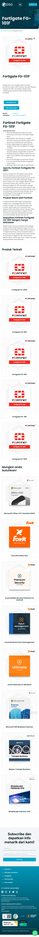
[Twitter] (13, 892)
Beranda (3, 31)
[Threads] (17, 892)
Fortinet (9, 31)
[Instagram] (6, 892)
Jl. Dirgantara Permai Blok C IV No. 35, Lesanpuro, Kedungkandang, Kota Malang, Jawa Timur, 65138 (15, 898)
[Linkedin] (2, 892)
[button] (20, 4)
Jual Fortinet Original (19, 115)
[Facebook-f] (10, 892)
